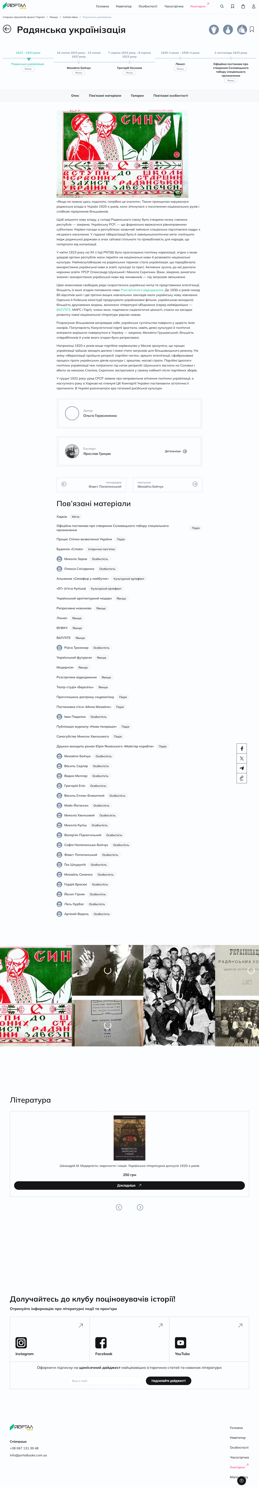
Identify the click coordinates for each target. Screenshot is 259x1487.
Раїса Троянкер (76, 651)
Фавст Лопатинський (80, 859)
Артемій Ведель (76, 918)
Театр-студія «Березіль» (75, 691)
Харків (62, 520)
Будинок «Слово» (70, 553)
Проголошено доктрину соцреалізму (85, 701)
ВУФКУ (62, 632)
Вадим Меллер (75, 780)
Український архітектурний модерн (84, 602)
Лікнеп (62, 622)
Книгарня (197, 6)
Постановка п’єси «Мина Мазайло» (84, 711)
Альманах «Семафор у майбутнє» (83, 582)
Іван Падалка (75, 720)
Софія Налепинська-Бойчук (86, 849)
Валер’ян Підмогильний (82, 839)
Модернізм (65, 671)
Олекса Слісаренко (79, 573)
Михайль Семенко (78, 878)
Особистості (148, 6)
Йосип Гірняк (74, 898)
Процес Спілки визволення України (84, 543)
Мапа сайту (239, 1477)
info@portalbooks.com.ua (28, 1455)
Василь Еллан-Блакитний (84, 799)
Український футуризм (74, 661)
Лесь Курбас (74, 908)
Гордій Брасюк (75, 888)
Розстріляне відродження (77, 681)
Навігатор (124, 6)
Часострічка (173, 6)
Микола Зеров (75, 563)
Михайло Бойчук (77, 760)
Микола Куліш (75, 829)
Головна (102, 6)
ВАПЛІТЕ (64, 314)
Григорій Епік (74, 790)
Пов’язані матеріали (105, 99)
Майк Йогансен (76, 809)
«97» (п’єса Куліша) (71, 592)
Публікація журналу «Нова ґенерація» (87, 730)
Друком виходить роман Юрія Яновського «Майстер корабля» (105, 750)
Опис (75, 99)
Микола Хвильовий (79, 819)
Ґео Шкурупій (75, 868)
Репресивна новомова (74, 612)
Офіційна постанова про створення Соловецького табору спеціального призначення (113, 532)
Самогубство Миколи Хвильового (83, 740)
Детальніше (173, 455)
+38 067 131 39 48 (24, 1448)
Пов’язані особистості (170, 99)
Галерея (137, 99)
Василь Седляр (76, 770)
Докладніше (34, 1204)
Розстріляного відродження (142, 294)
